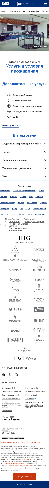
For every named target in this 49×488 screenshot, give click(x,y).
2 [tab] (24, 48)
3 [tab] (25, 48)
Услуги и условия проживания (24, 11)
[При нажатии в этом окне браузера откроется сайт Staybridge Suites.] (15, 340)
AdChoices (29, 399)
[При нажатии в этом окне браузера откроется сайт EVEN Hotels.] (15, 309)
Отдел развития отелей (35, 391)
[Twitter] (10, 374)
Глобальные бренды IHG (12, 391)
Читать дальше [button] (10, 126)
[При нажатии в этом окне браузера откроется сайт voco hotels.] (39, 279)
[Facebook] (4, 374)
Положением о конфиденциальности (19, 466)
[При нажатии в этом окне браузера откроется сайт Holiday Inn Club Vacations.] (39, 340)
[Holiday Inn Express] (5, 4)
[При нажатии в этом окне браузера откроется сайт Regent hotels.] (39, 249)
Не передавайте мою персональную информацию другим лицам (34, 404)
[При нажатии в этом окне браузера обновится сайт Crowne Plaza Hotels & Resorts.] (39, 299)
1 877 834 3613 (8, 433)
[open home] (1, 224)
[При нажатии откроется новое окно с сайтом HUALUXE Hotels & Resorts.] (39, 289)
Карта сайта (7, 411)
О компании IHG (8, 388)
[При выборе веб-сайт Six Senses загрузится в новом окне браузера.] (15, 249)
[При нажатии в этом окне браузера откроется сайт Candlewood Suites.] (24, 350)
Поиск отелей (31, 395)
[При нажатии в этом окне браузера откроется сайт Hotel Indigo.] (39, 269)
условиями (25, 459)
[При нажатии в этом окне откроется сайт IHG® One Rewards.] (24, 358)
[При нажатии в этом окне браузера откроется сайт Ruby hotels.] (15, 289)
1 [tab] (22, 48)
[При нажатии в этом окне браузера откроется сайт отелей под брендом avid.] (15, 330)
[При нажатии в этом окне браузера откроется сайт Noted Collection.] (15, 279)
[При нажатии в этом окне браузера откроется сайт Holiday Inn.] (15, 320)
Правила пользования (11, 399)
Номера (3, 11)
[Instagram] (16, 374)
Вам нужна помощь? (10, 395)
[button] (45, 4)
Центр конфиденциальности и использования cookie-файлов (11, 404)
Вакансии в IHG (31, 388)
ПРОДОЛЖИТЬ (24, 476)
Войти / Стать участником (31, 4)
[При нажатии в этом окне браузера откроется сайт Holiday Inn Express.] (39, 309)
